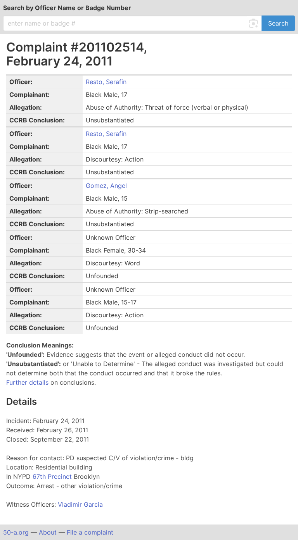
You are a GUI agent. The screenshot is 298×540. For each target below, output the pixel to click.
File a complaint (90, 532)
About (48, 532)
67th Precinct (53, 476)
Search (278, 23)
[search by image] (254, 23)
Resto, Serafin (106, 82)
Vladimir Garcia (80, 504)
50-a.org (16, 532)
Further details (27, 382)
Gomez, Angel (106, 185)
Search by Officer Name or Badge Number (67, 8)
